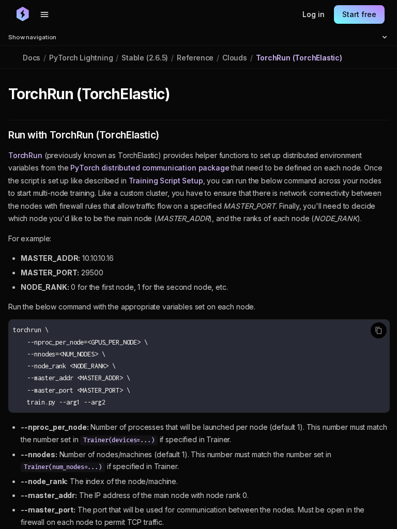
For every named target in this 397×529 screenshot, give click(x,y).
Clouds (234, 57)
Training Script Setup (166, 180)
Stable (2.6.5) (144, 57)
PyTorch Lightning (81, 57)
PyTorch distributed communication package (149, 167)
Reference (195, 57)
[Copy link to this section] (181, 94)
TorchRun (25, 155)
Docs (31, 57)
